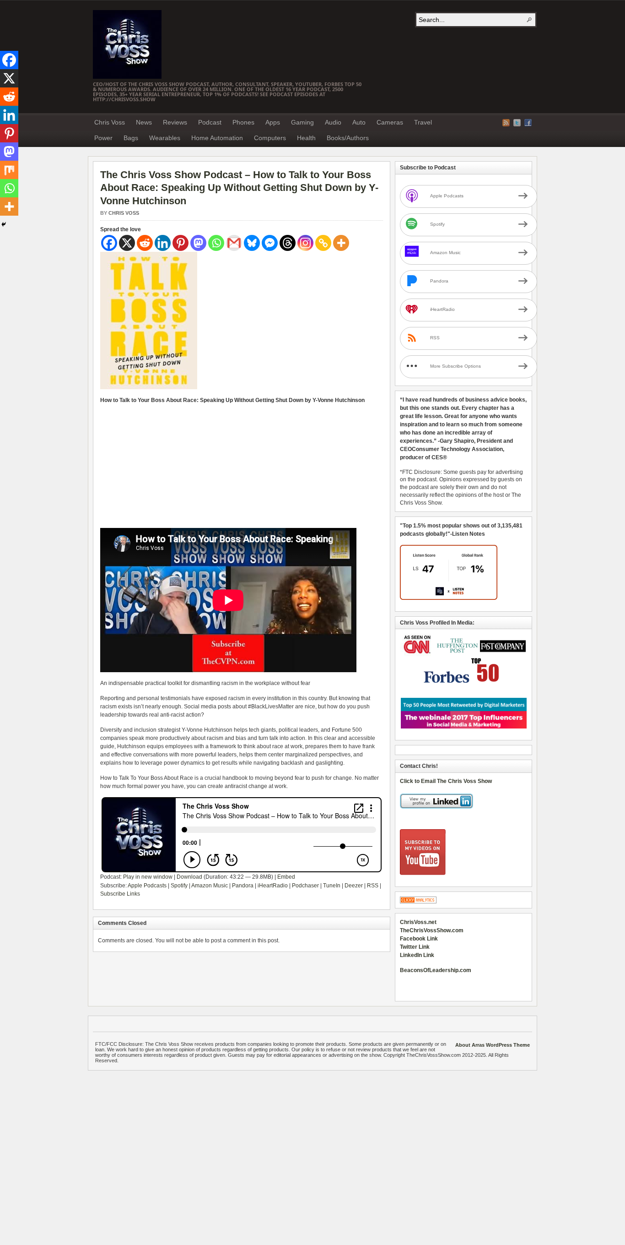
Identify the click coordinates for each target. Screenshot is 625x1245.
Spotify (179, 885)
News (144, 122)
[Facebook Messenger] (270, 243)
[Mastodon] (198, 243)
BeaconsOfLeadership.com (435, 970)
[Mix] (9, 170)
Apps (272, 122)
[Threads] (288, 243)
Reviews (175, 122)
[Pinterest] (180, 243)
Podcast (209, 122)
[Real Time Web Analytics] (418, 901)
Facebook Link (419, 938)
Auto (359, 122)
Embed (286, 877)
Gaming (302, 122)
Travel (423, 122)
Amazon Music (209, 885)
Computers (270, 137)
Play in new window (147, 877)
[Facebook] (109, 243)
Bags (131, 137)
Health (306, 137)
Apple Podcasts (147, 885)
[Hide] (3, 224)
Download (189, 877)
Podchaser (305, 885)
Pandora (242, 885)
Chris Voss (109, 122)
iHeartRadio (273, 885)
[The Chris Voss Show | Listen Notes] (448, 598)
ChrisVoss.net (418, 922)
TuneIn (331, 885)
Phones (243, 122)
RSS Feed (506, 122)
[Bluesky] (252, 243)
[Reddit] (145, 243)
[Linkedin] (163, 243)
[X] (127, 243)
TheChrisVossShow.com (431, 930)
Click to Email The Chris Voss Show (446, 781)
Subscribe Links (120, 894)
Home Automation (217, 137)
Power (103, 137)
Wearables (164, 137)
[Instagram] (305, 243)
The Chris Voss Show (127, 44)
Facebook (528, 122)
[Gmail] (234, 243)
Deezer (354, 885)
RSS (372, 885)
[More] (341, 243)
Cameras (390, 122)
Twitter (517, 122)
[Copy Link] (323, 243)
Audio (333, 122)
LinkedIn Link (417, 955)
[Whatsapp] (216, 243)
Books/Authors (348, 137)
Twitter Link (415, 947)
